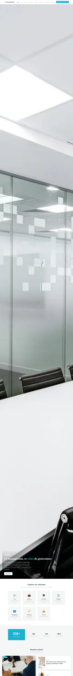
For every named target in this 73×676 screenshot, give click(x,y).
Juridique (35, 2)
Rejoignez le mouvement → (62, 2)
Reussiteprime (9, 2)
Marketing (47, 2)
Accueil (18, 2)
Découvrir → (8, 573)
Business (25, 2)
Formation (31, 2)
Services (52, 2)
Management (41, 2)
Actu (22, 2)
